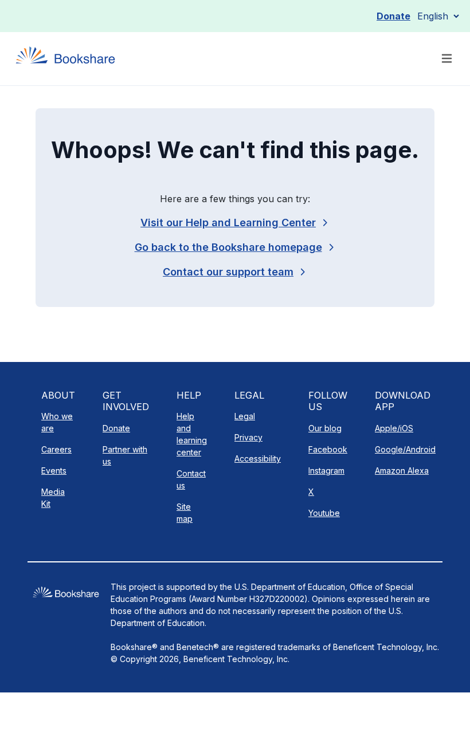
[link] (235, 271)
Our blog (325, 428)
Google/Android (405, 449)
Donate (393, 16)
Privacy (248, 437)
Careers (56, 449)
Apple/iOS (394, 428)
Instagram (326, 470)
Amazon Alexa (402, 470)
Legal (244, 416)
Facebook (327, 449)
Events (53, 470)
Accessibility (257, 458)
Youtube (324, 513)
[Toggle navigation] (447, 58)
